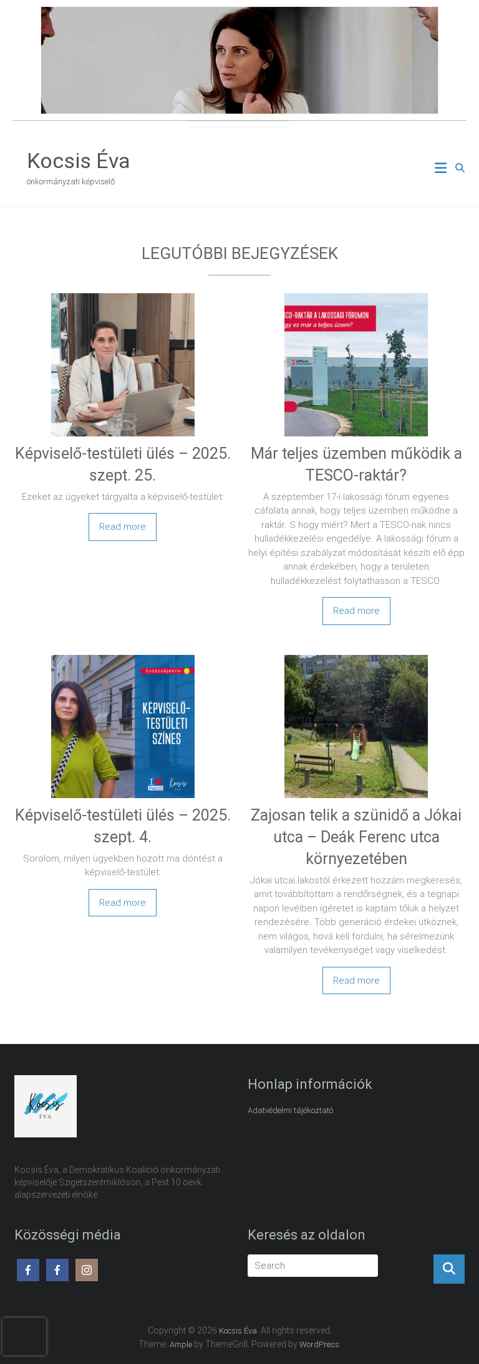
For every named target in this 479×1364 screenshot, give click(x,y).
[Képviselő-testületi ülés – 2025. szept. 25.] (123, 295)
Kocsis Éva (78, 160)
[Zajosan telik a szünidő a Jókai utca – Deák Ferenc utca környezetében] (356, 656)
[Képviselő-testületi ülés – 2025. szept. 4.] (123, 656)
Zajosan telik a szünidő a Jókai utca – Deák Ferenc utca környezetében (356, 837)
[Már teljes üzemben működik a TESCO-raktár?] (356, 295)
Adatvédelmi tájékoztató (290, 1110)
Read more (122, 526)
